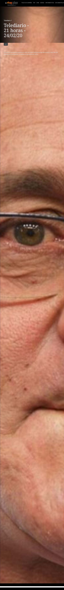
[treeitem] (27, 3)
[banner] (14, 2)
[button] (5, 3)
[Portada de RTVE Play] (12, 2)
